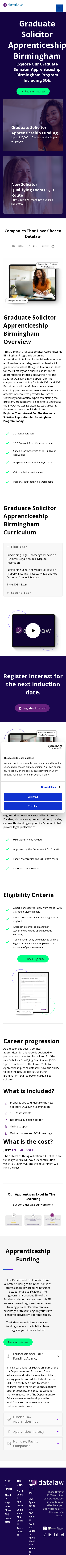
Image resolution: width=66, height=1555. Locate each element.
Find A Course (20, 1494)
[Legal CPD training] (13, 5)
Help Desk (7, 1504)
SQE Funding (32, 1516)
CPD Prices (20, 1504)
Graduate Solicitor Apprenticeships (32, 1534)
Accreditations (20, 1531)
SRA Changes (20, 1520)
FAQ (7, 1514)
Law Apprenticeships (32, 1504)
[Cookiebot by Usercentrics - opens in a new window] (48, 747)
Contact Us (8, 1520)
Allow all (33, 796)
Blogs (8, 1510)
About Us (8, 1497)
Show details (48, 787)
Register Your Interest (17, 413)
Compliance (20, 1511)
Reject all (33, 806)
